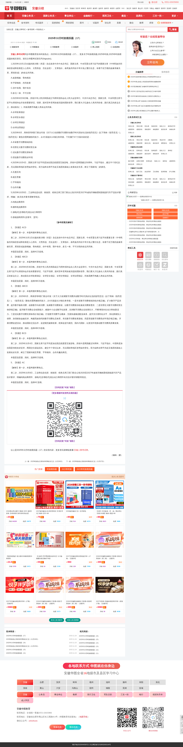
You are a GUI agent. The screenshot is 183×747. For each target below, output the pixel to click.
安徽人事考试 (20, 29)
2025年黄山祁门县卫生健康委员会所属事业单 (145, 106)
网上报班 (95, 47)
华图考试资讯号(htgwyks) (40, 59)
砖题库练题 (173, 248)
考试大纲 (139, 126)
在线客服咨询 (166, 23)
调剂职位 (164, 143)
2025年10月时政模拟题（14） (16, 653)
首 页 (9, 16)
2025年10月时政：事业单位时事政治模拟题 (143, 239)
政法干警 (166, 214)
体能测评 (156, 129)
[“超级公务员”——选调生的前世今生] (152, 196)
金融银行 (87, 16)
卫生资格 (156, 171)
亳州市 (89, 8)
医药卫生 (106, 16)
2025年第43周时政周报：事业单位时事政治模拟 (145, 242)
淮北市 (128, 8)
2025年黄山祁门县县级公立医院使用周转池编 (145, 101)
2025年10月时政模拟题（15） (16, 650)
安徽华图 (9, 2)
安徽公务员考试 (135, 123)
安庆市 (77, 8)
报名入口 (163, 126)
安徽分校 (38, 8)
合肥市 (118, 8)
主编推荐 (139, 72)
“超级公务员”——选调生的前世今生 (152, 200)
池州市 (100, 8)
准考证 (170, 150)
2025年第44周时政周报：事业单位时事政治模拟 (145, 235)
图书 (82, 23)
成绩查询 (131, 129)
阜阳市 (112, 8)
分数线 (170, 140)
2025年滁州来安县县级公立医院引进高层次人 (145, 96)
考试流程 (131, 182)
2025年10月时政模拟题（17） (16, 636)
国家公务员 (48, 16)
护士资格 (172, 171)
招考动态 (139, 150)
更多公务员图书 (118, 477)
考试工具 (132, 248)
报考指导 (166, 72)
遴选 (123, 16)
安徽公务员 (27, 16)
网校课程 (70, 23)
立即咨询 (152, 62)
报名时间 (154, 126)
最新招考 (15, 47)
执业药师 (148, 171)
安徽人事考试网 (18, 54)
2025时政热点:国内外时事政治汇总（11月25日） (22, 646)
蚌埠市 (83, 8)
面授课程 (56, 23)
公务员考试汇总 (135, 117)
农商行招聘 (140, 161)
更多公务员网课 (73, 620)
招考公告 (131, 140)
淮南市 (134, 8)
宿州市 (163, 8)
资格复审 (148, 129)
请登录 (26, 2)
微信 (131, 23)
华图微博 (55, 47)
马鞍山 (151, 8)
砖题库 (76, 47)
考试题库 (39, 23)
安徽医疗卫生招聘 (136, 168)
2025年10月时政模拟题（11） (89, 653)
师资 (151, 23)
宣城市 (174, 8)
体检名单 (172, 129)
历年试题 (132, 206)
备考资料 (25, 23)
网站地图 (141, 2)
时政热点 (39, 29)
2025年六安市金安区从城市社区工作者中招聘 (145, 91)
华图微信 (35, 47)
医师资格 (164, 171)
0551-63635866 (172, 2)
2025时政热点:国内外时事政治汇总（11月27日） (88, 461)
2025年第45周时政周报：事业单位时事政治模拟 (145, 228)
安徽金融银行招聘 (136, 157)
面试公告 (148, 143)
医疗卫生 (139, 171)
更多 (174, 16)
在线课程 (116, 47)
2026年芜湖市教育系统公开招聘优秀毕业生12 (145, 77)
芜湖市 (169, 8)
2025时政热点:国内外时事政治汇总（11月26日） (47, 461)
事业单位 (68, 16)
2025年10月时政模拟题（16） (16, 643)
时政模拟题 (52, 469)
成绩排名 (139, 129)
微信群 (154, 2)
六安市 (146, 8)
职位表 (147, 126)
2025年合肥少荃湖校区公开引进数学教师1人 (145, 111)
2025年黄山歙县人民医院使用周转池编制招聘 (145, 82)
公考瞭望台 (133, 192)
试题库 (96, 23)
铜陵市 (157, 8)
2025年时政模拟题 (85, 469)
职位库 (108, 23)
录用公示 (131, 133)
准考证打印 (171, 126)
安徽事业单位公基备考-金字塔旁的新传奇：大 (144, 232)
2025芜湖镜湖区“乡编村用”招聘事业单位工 (144, 86)
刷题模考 (98, 42)
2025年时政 (67, 469)
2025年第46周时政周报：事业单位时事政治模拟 (145, 225)
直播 (119, 23)
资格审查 (139, 143)
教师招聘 (139, 218)
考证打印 (163, 140)
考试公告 (131, 126)
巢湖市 (95, 8)
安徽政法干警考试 (136, 175)
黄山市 (140, 8)
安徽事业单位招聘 (136, 147)
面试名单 (164, 129)
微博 (141, 23)
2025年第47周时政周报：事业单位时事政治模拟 (145, 221)
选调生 (139, 16)
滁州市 (106, 8)
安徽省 (72, 8)
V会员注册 (17, 2)
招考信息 (11, 23)
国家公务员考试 (135, 136)
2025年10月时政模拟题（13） (89, 646)
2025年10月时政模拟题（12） (89, 650)
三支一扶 (157, 16)
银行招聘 (131, 161)
